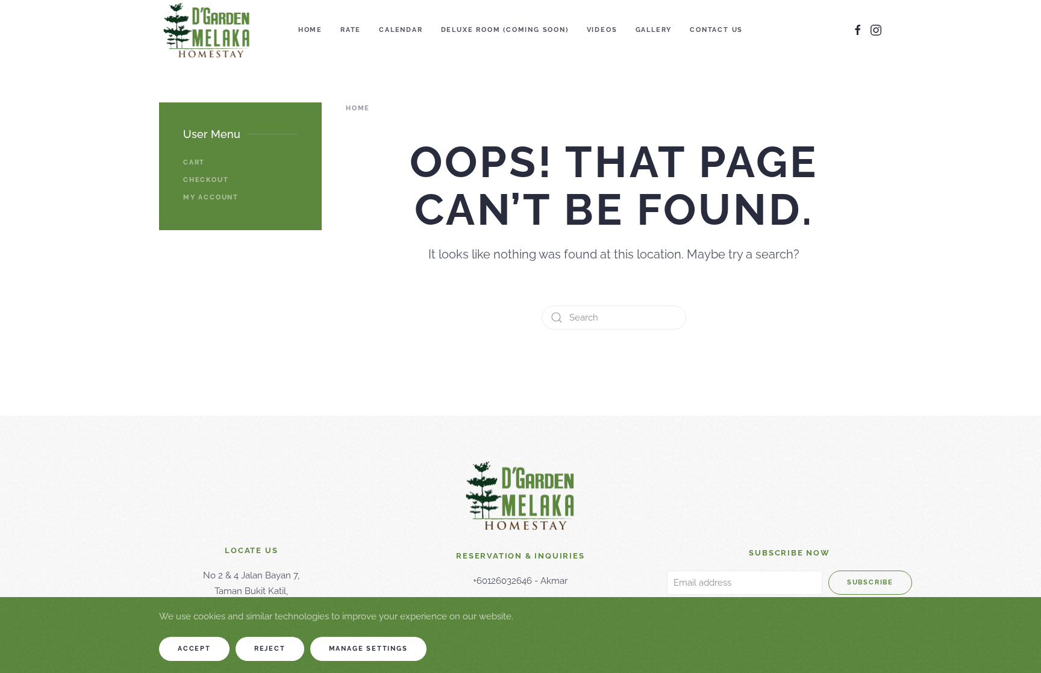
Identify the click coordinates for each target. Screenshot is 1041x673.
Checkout (205, 180)
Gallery (654, 30)
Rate (350, 30)
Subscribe (870, 582)
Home (310, 30)
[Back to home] (207, 30)
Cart (194, 162)
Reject (270, 649)
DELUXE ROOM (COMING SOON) (505, 30)
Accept (194, 649)
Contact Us (716, 30)
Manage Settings (368, 649)
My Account (211, 197)
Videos (602, 30)
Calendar (400, 30)
